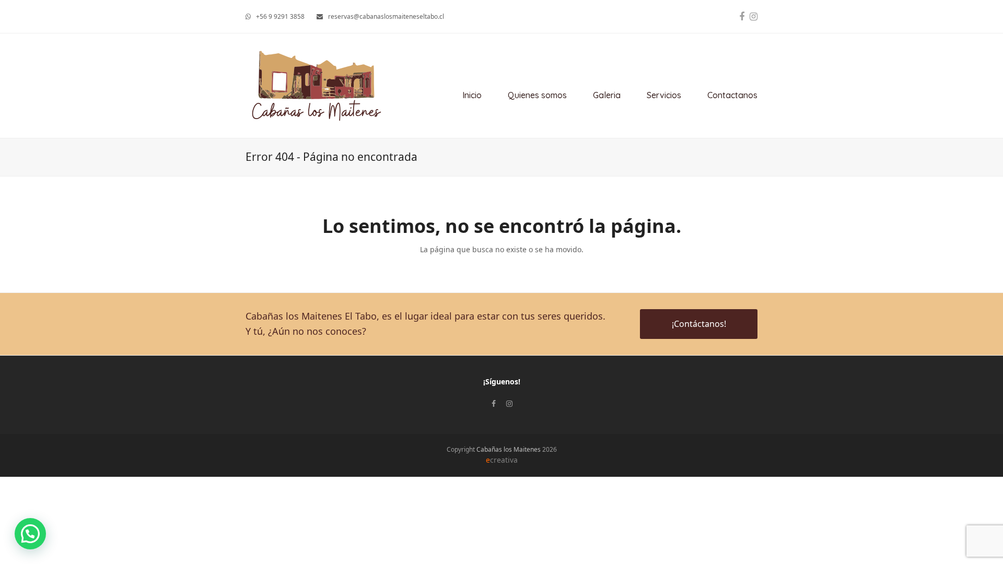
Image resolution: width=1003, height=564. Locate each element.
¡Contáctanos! (699, 324)
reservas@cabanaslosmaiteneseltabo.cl (386, 16)
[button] (30, 533)
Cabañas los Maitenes (508, 449)
